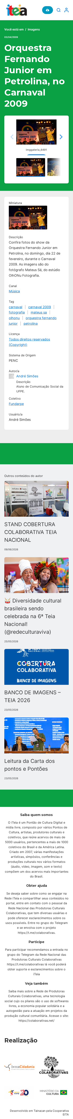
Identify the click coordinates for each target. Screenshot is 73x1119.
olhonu (14, 318)
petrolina (31, 324)
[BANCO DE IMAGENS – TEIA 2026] (36, 667)
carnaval (15, 307)
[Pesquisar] (58, 10)
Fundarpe (16, 404)
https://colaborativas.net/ (36, 1020)
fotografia (17, 312)
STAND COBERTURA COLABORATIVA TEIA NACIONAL (30, 532)
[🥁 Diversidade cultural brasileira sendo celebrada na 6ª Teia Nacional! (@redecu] (36, 575)
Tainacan (39, 1110)
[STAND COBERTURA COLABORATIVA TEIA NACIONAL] (36, 499)
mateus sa (39, 312)
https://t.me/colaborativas (36, 933)
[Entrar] (66, 10)
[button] (60, 137)
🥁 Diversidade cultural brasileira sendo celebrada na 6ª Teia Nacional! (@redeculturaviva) (32, 616)
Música (14, 291)
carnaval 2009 (39, 307)
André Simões (27, 376)
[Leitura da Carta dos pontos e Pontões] (36, 735)
